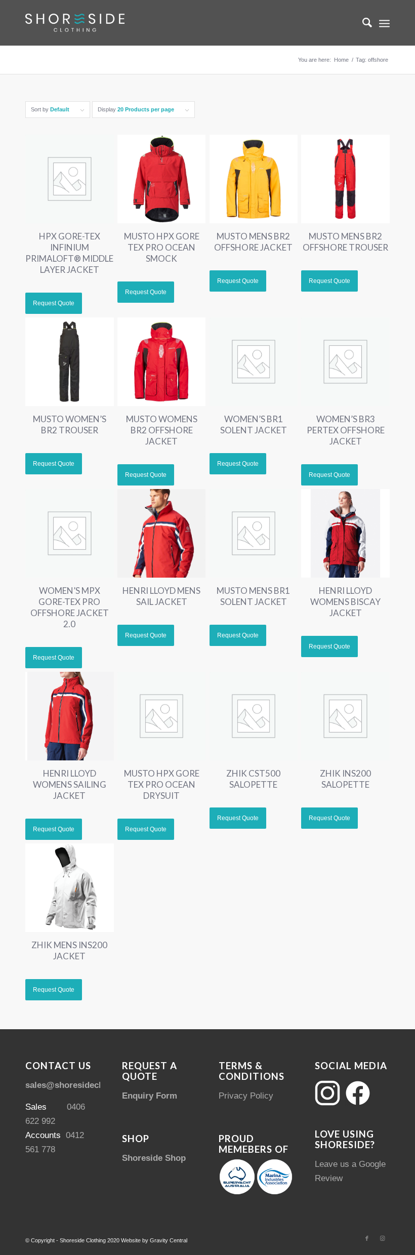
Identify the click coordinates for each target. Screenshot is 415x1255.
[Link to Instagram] (382, 1238)
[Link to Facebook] (367, 1238)
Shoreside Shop (154, 1158)
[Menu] (384, 22)
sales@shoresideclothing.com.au (92, 1085)
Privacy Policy (246, 1096)
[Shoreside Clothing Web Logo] (74, 23)
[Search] (362, 23)
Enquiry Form (149, 1096)
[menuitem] (362, 23)
